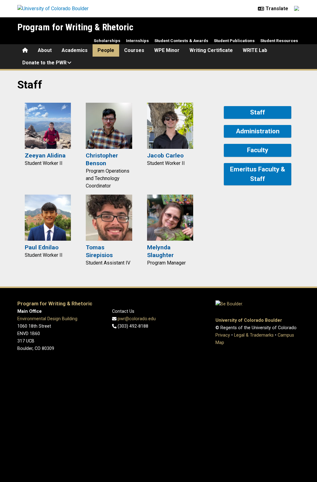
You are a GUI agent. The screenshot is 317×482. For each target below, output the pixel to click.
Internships (137, 40)
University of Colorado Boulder (248, 320)
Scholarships (107, 40)
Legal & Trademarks (254, 335)
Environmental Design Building (47, 318)
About (45, 50)
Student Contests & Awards (181, 40)
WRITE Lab (255, 50)
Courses (134, 50)
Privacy (222, 335)
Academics (75, 50)
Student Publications (234, 40)
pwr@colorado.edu (136, 318)
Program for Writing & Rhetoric (75, 27)
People (106, 50)
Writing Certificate (211, 50)
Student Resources (279, 40)
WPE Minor (167, 50)
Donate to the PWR (44, 63)
